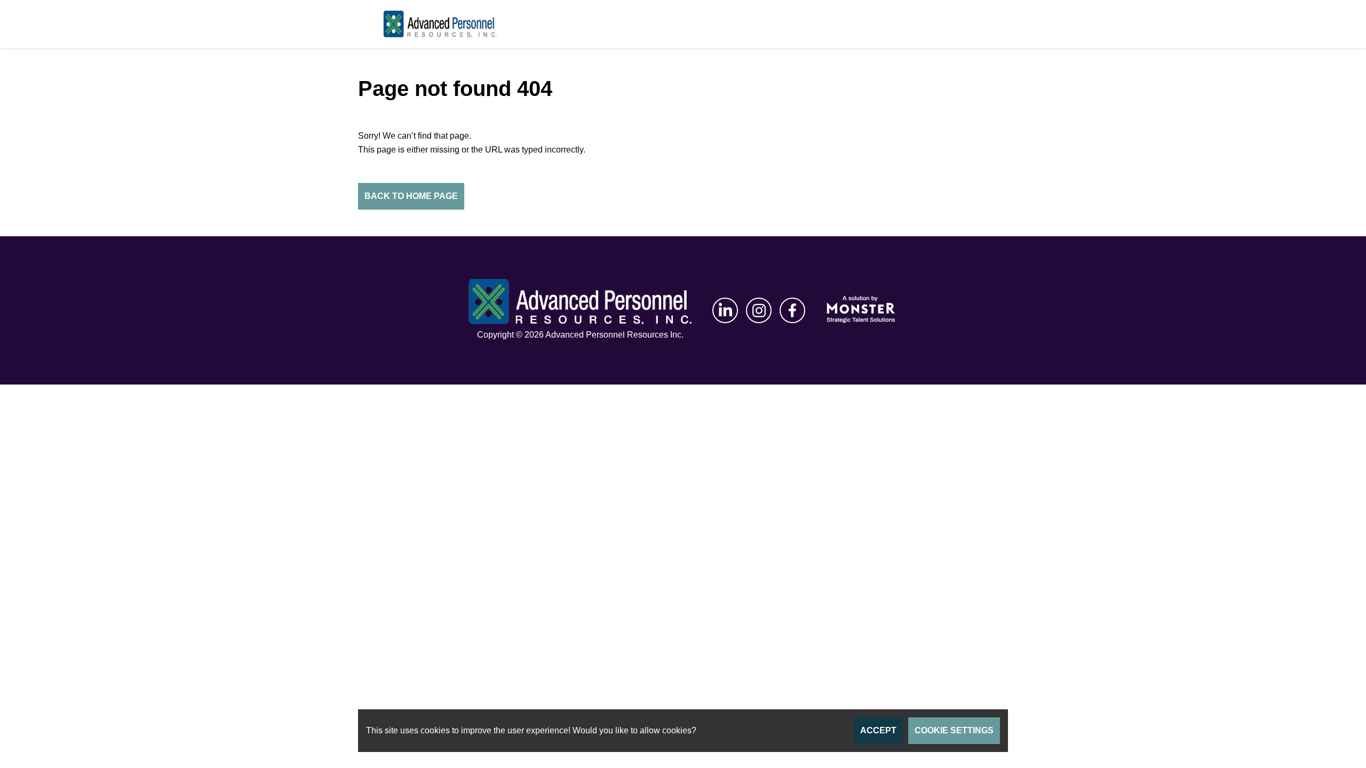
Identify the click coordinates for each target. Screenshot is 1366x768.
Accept (878, 730)
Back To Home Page (411, 196)
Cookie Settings (954, 730)
